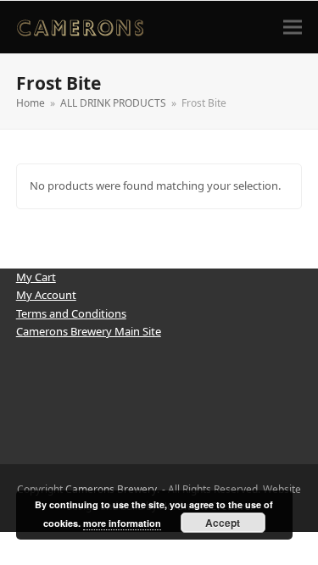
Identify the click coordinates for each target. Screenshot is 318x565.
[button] (292, 26)
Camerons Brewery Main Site (88, 331)
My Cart (36, 277)
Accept (222, 522)
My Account (46, 294)
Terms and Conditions (71, 313)
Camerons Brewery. (112, 489)
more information (122, 523)
